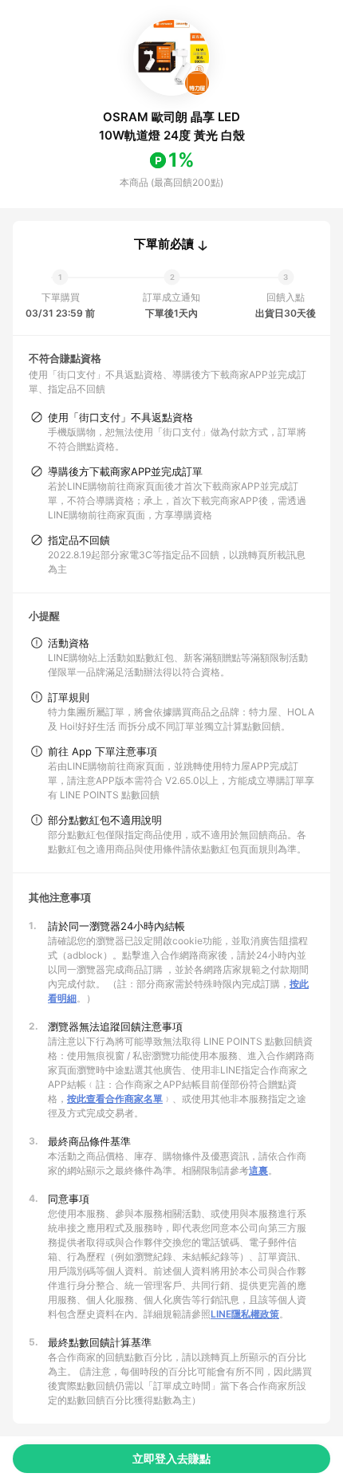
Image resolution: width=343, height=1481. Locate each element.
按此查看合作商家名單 (115, 1099)
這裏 (258, 1170)
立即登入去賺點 (171, 1458)
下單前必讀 (164, 244)
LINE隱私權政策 (245, 1314)
